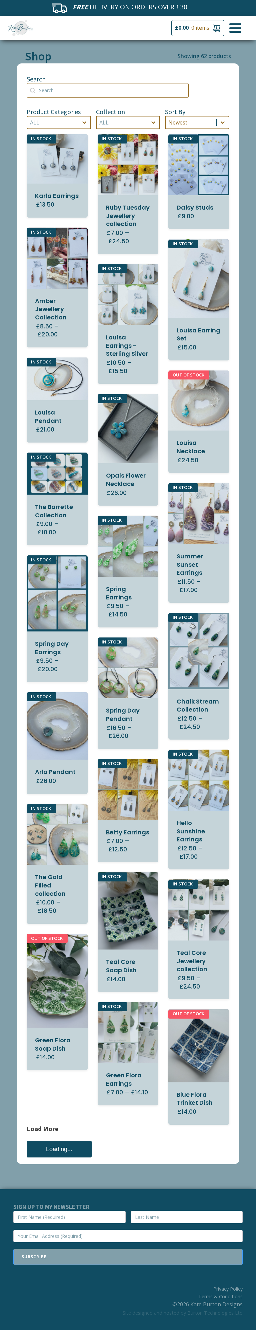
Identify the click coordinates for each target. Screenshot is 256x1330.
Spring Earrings (119, 593)
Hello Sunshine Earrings (191, 831)
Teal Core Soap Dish (121, 966)
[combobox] (52, 122)
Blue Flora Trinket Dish (195, 1098)
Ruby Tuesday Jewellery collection (128, 215)
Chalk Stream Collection (198, 705)
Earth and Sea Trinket (128, 1225)
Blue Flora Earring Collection (51, 1196)
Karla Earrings (57, 196)
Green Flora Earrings (124, 1079)
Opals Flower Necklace (126, 479)
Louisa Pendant (48, 416)
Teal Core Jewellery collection (192, 961)
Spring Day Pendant (123, 714)
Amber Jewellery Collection (51, 309)
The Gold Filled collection (50, 885)
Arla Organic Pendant (196, 1259)
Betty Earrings (127, 832)
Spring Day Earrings (52, 647)
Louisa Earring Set (198, 334)
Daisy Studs (195, 207)
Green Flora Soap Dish (53, 1044)
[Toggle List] (84, 122)
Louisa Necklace (191, 447)
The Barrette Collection (54, 511)
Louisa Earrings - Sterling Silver (127, 345)
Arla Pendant (55, 772)
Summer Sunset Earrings (190, 564)
